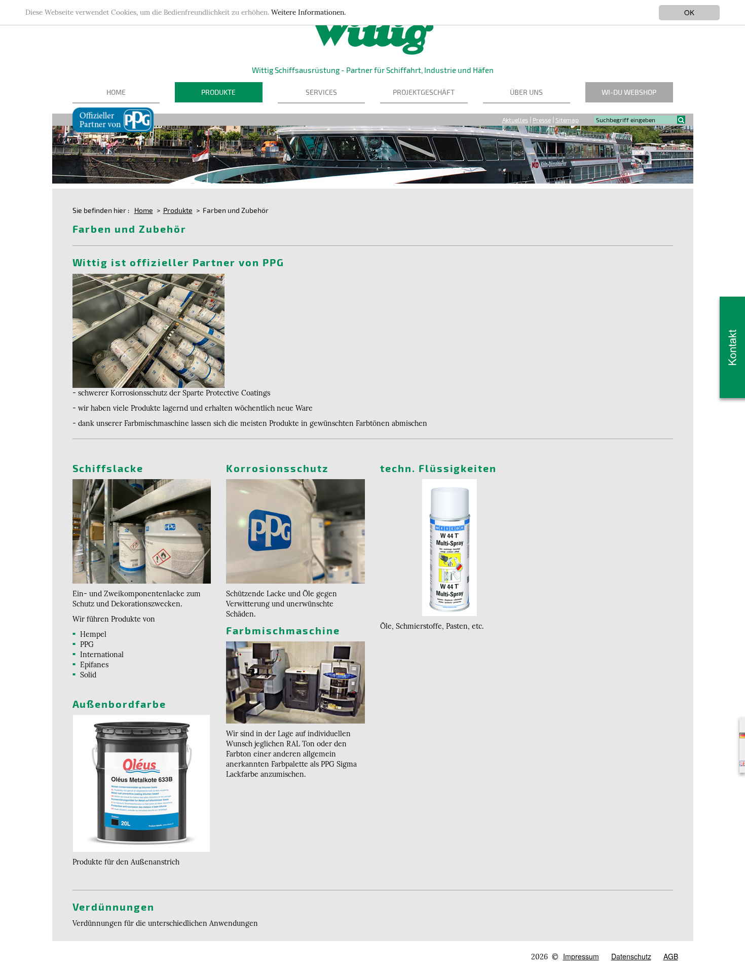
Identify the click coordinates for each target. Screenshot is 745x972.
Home (116, 92)
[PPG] (148, 330)
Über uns (526, 92)
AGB (670, 956)
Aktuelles (515, 119)
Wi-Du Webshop (629, 92)
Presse (542, 119)
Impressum (581, 956)
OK (689, 12)
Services (321, 92)
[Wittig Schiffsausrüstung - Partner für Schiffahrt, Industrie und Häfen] (373, 27)
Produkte (218, 92)
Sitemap (567, 119)
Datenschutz (631, 956)
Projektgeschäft (424, 92)
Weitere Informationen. (308, 12)
